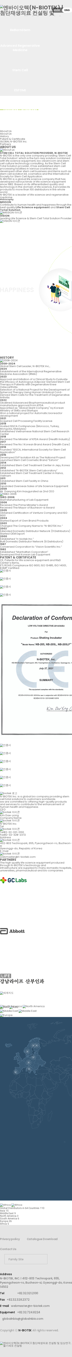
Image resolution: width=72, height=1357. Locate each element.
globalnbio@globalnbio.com (22, 1319)
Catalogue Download (42, 1239)
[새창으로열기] (55, 1259)
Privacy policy (10, 1239)
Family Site (16, 1259)
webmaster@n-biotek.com (30, 1306)
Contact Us (8, 1249)
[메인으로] (36, 10)
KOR (57, 10)
